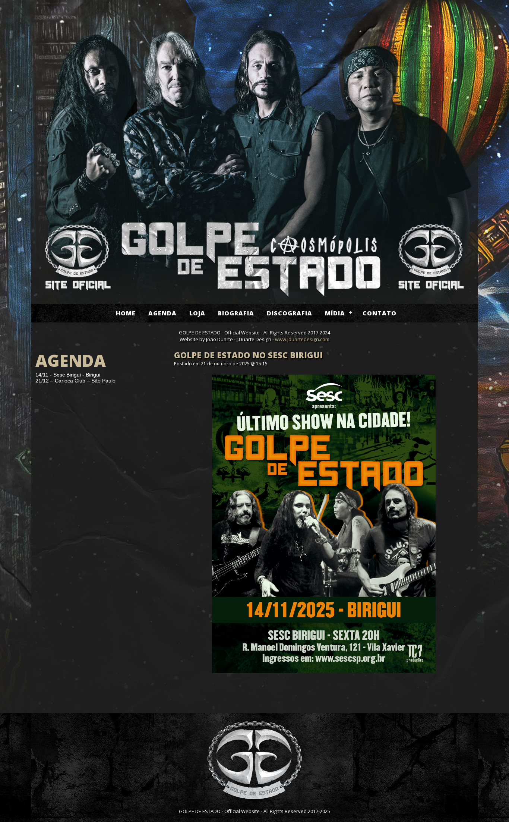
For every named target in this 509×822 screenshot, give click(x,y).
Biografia (236, 313)
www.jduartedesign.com (302, 339)
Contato (379, 313)
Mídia (335, 313)
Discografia (289, 313)
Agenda (162, 313)
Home (126, 313)
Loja (197, 313)
